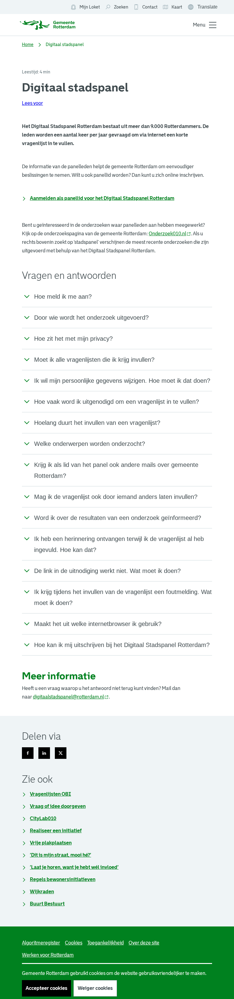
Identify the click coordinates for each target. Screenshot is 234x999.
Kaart (172, 7)
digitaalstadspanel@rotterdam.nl (71, 696)
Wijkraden (42, 891)
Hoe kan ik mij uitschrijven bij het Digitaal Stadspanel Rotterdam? (122, 645)
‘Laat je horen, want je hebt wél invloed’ (74, 867)
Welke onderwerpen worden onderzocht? (89, 443)
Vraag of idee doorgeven (58, 806)
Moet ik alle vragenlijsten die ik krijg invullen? (94, 359)
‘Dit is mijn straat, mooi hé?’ (60, 855)
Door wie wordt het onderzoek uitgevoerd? (91, 317)
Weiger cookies (95, 988)
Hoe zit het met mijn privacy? (73, 338)
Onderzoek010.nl (170, 233)
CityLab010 (43, 818)
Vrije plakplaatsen (51, 842)
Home (28, 44)
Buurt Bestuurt (47, 903)
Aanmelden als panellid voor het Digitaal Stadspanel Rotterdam (102, 198)
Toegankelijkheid (105, 942)
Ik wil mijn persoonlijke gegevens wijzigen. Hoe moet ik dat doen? (122, 380)
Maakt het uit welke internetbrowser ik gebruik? (97, 623)
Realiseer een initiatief (56, 830)
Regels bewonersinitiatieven (62, 879)
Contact (150, 7)
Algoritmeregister (41, 942)
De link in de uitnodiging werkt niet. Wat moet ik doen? (107, 570)
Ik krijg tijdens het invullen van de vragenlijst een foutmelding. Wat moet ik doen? (123, 597)
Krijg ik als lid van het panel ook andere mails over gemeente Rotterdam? (116, 470)
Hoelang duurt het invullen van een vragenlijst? (97, 422)
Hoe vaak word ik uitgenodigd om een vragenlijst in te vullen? (116, 401)
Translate (203, 7)
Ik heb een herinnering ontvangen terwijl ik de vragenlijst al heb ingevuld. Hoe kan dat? (119, 544)
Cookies (73, 942)
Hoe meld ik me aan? (63, 296)
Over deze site (144, 942)
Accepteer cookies (46, 988)
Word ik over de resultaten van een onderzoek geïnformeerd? (117, 517)
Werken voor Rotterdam (48, 955)
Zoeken (121, 7)
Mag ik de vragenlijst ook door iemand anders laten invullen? (115, 496)
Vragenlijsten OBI (50, 794)
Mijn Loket (85, 7)
